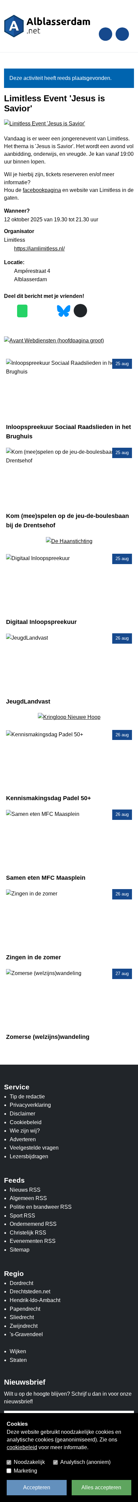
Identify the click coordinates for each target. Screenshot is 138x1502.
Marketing (25, 1471)
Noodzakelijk (29, 1462)
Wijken (18, 1351)
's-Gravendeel (26, 1334)
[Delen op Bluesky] (63, 310)
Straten (18, 1360)
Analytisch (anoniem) (85, 1462)
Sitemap (19, 1250)
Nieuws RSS (25, 1190)
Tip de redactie (27, 1096)
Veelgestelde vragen (34, 1148)
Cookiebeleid (26, 1122)
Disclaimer (22, 1113)
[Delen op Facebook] (9, 311)
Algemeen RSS (28, 1198)
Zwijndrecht (24, 1326)
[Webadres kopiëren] (80, 310)
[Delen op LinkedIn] (49, 311)
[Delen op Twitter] (36, 311)
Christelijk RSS (28, 1233)
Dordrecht (21, 1283)
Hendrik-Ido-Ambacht (35, 1300)
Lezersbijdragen (29, 1156)
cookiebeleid (22, 1447)
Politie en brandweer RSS (41, 1207)
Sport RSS (22, 1215)
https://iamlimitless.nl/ (39, 248)
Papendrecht (25, 1309)
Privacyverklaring (30, 1105)
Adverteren (23, 1139)
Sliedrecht (22, 1317)
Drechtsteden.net (30, 1291)
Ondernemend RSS (33, 1224)
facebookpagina (42, 190)
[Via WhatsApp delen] (22, 311)
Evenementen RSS (33, 1241)
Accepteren (36, 1487)
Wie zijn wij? (25, 1131)
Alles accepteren (101, 1487)
